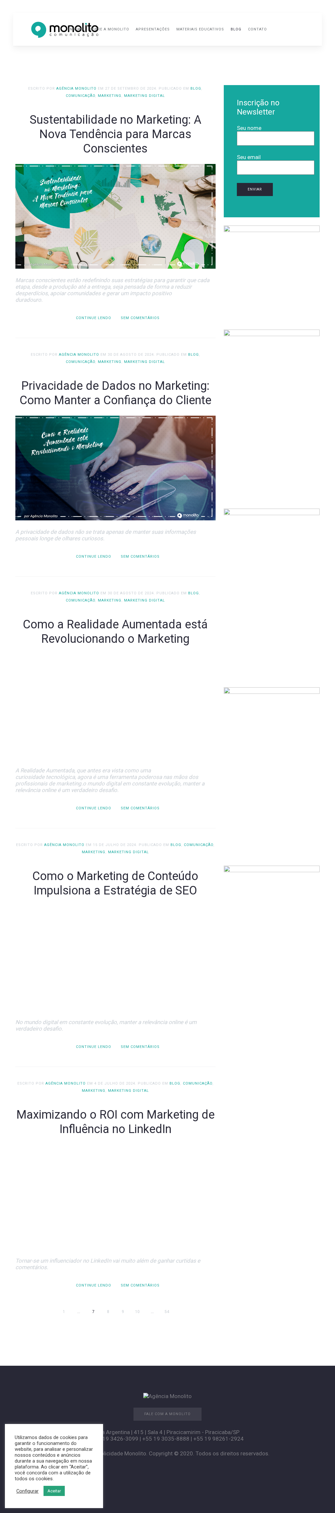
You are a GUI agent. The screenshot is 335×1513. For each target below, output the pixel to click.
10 (137, 1311)
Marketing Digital (144, 96)
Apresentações (153, 29)
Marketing (109, 96)
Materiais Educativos (200, 29)
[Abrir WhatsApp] (318, 1496)
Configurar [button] (27, 1491)
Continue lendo (93, 318)
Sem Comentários (140, 318)
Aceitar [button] (54, 1490)
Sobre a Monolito (109, 29)
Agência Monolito (76, 88)
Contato (257, 29)
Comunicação (80, 96)
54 (167, 1311)
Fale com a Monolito (167, 1414)
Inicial (75, 29)
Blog (236, 29)
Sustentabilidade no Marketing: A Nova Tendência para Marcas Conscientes (115, 134)
